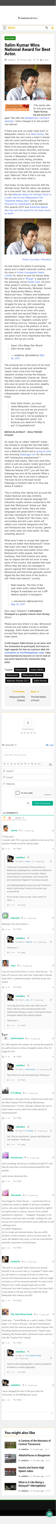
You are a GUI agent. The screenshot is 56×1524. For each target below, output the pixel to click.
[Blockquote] (25, 763)
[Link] (32, 763)
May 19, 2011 (18, 604)
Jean (27, 1000)
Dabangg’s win (28, 454)
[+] (38, 764)
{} (35, 764)
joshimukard (30, 1069)
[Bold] (4, 763)
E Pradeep (29, 1131)
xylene (27, 862)
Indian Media (37, 669)
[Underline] (11, 763)
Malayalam (12, 675)
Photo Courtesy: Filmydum (37, 259)
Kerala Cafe (33, 281)
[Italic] (8, 763)
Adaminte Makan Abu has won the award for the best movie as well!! (28, 210)
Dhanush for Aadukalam (18, 203)
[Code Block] (28, 763)
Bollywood (20, 669)
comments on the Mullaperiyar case (24, 652)
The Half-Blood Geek (33, 1356)
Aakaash (28, 942)
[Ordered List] (18, 763)
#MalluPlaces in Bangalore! (34, 1455)
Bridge (29, 278)
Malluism (10, 38)
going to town (43, 451)
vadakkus (11, 59)
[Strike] (14, 763)
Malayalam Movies (32, 675)
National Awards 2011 (18, 680)
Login (51, 745)
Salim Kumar (37, 134)
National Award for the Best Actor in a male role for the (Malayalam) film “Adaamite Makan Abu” (28, 197)
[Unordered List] (21, 763)
